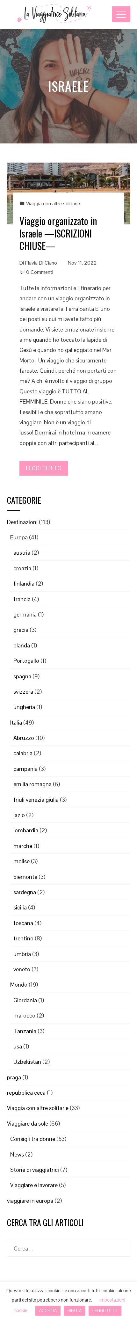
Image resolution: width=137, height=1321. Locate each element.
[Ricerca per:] (68, 1245)
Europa (19, 537)
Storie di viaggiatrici (34, 1169)
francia (22, 599)
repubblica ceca (26, 1092)
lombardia (25, 830)
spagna (22, 676)
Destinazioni (22, 522)
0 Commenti (39, 272)
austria (21, 552)
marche (22, 846)
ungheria (24, 707)
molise (21, 861)
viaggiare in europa (30, 1200)
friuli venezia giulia (36, 799)
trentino (23, 938)
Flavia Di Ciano (41, 262)
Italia (16, 722)
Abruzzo (23, 737)
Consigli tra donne (32, 1138)
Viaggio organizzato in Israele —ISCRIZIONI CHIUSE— (58, 233)
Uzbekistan (27, 1061)
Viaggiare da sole (27, 1123)
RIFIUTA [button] (75, 1310)
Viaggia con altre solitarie (53, 203)
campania (25, 768)
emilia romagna (32, 784)
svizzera (23, 691)
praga (14, 1077)
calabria (22, 753)
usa (17, 1046)
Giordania (25, 1000)
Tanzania (24, 1031)
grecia (20, 629)
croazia (22, 568)
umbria (22, 954)
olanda (21, 645)
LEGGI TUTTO (43, 468)
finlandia (23, 583)
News (17, 1154)
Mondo (18, 984)
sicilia (20, 907)
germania (25, 614)
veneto (21, 969)
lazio (19, 815)
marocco (24, 1015)
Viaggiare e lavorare (34, 1185)
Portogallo (26, 660)
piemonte (25, 876)
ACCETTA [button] (48, 1310)
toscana (23, 923)
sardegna (24, 892)
